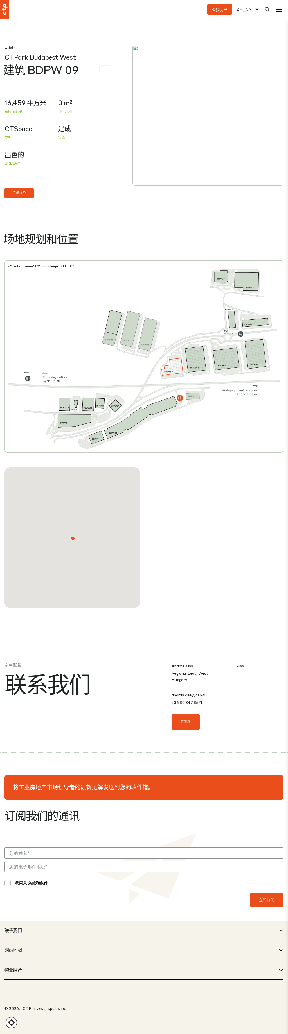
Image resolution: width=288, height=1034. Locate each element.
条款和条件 (38, 882)
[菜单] (279, 9)
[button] (73, 538)
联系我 (186, 722)
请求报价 (19, 193)
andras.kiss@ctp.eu (189, 694)
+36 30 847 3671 (187, 702)
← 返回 (9, 48)
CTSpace (18, 128)
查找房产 (220, 9)
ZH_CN (244, 9)
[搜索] (267, 9)
